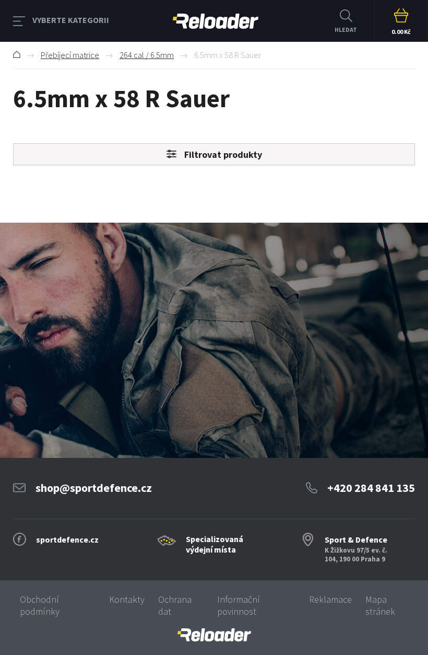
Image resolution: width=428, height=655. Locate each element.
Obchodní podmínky (40, 605)
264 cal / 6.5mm (147, 55)
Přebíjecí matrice (70, 55)
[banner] (214, 634)
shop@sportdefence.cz (93, 487)
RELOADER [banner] (215, 21)
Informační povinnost (238, 605)
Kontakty (127, 599)
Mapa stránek (380, 605)
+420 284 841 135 (371, 487)
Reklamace (330, 599)
